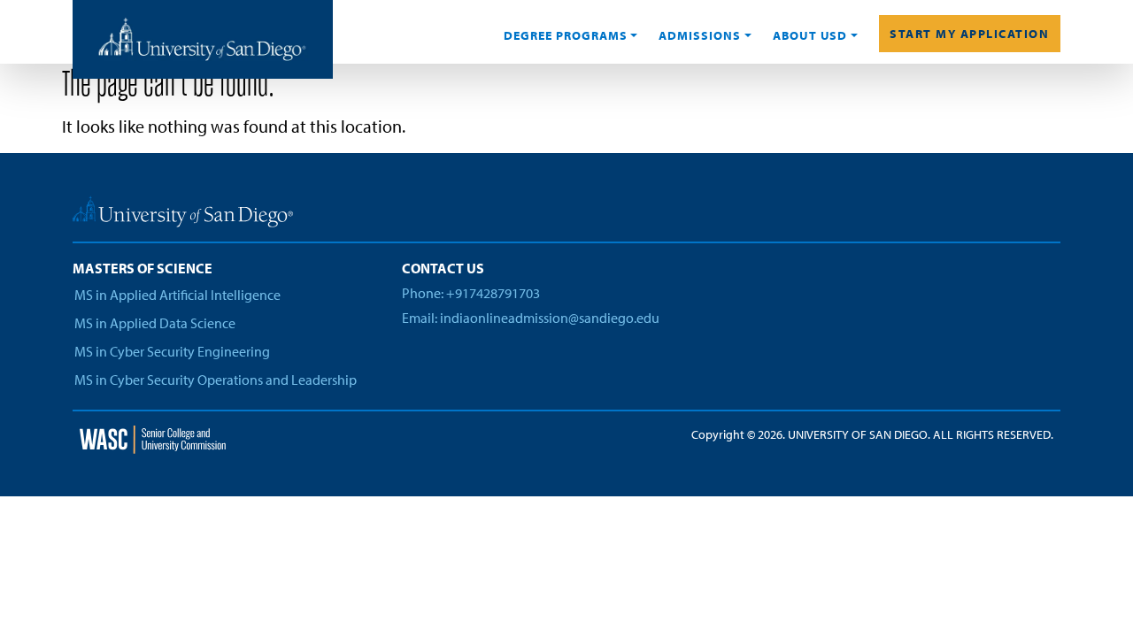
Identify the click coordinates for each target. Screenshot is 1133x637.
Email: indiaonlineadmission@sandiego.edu (530, 317)
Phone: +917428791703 (471, 293)
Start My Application (969, 34)
